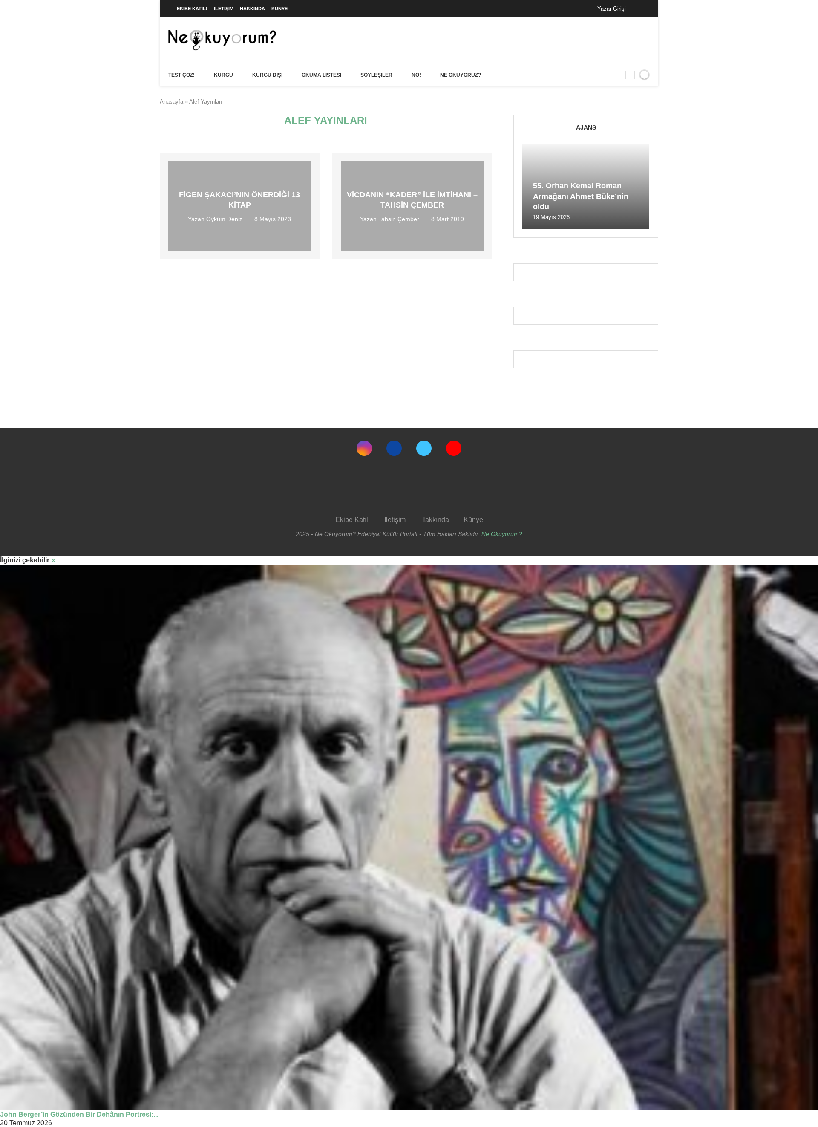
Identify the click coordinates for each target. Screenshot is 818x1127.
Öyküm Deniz (224, 218)
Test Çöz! (181, 75)
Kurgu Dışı (267, 75)
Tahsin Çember (398, 218)
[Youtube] (453, 448)
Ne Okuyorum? (501, 533)
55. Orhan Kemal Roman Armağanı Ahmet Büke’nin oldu (580, 196)
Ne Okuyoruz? (460, 75)
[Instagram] (364, 448)
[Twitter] (424, 448)
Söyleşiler (376, 75)
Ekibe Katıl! (192, 8)
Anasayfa (171, 101)
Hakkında (252, 8)
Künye (279, 8)
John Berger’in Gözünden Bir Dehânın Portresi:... (79, 1114)
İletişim (223, 8)
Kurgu (223, 75)
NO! (416, 75)
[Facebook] (641, 8)
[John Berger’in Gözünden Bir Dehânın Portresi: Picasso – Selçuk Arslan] (409, 837)
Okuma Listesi (321, 75)
